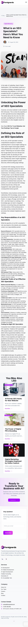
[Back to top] (14, 621)
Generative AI (4, 576)
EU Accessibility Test (6, 578)
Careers (3, 591)
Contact (3, 595)
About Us (3, 587)
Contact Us (13, 500)
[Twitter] (6, 559)
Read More (7, 408)
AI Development (5, 567)
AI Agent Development (7, 571)
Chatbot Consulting (6, 574)
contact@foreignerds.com (9, 604)
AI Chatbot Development (7, 569)
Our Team (3, 589)
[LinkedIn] (2, 559)
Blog (3, 15)
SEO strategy (21, 183)
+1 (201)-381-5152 (7, 606)
